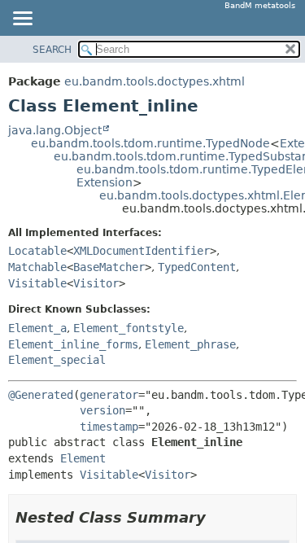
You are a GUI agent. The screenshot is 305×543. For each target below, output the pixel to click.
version (102, 410)
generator (109, 394)
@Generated (40, 394)
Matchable (37, 267)
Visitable (37, 283)
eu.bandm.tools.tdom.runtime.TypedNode (150, 143)
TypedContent (197, 267)
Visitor (96, 283)
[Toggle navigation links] (22, 19)
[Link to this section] (217, 517)
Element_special (57, 359)
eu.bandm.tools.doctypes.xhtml (154, 81)
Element (83, 458)
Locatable (37, 250)
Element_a (37, 328)
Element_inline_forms (73, 344)
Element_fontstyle (128, 328)
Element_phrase (190, 344)
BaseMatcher (109, 267)
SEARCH (52, 49)
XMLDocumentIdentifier (141, 250)
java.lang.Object (55, 130)
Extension (104, 182)
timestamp (109, 426)
